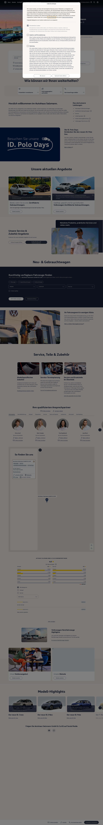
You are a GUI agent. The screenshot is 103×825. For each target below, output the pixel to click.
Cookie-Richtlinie (52, 17)
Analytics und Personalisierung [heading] (37, 35)
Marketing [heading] (32, 46)
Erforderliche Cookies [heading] (34, 25)
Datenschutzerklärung (67, 17)
